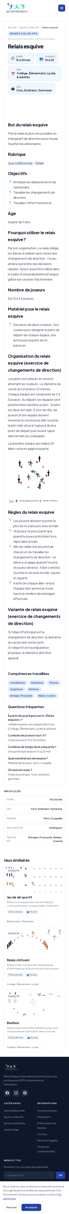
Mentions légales (47, 1140)
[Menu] (61, 8)
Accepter (31, 1207)
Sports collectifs (29, 27)
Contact (42, 1134)
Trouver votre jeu (47, 1110)
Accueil (12, 27)
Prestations (44, 1116)
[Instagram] (16, 1093)
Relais (39, 163)
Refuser (11, 1207)
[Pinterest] (24, 1093)
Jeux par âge (11, 1129)
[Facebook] (7, 1093)
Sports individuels (14, 1123)
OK (60, 1175)
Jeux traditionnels (20, 163)
